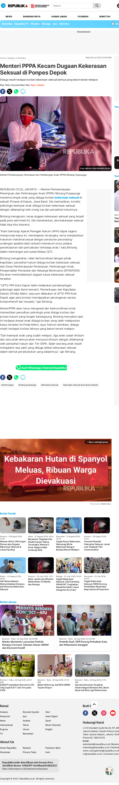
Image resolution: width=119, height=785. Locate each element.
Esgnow (4, 729)
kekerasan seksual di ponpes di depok (80, 385)
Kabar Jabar (59, 16)
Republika (7, 23)
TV (1, 733)
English (49, 729)
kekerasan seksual (66, 197)
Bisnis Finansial (52, 725)
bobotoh (104, 16)
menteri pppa (7, 385)
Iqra (25, 716)
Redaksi (27, 747)
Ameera (4, 712)
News (3, 720)
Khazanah (5, 716)
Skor (47, 712)
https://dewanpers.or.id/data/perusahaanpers (25, 768)
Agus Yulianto (37, 85)
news (9, 16)
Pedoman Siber (52, 747)
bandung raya (31, 16)
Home (3, 58)
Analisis (26, 720)
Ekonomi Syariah (31, 712)
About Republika (8, 747)
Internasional (6, 725)
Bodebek (22, 58)
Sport (48, 720)
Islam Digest (51, 716)
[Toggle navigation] (3, 5)
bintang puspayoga (27, 385)
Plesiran (83, 16)
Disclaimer (5, 752)
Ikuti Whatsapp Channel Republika (44, 367)
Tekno (26, 725)
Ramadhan (28, 733)
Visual (26, 729)
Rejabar (11, 58)
